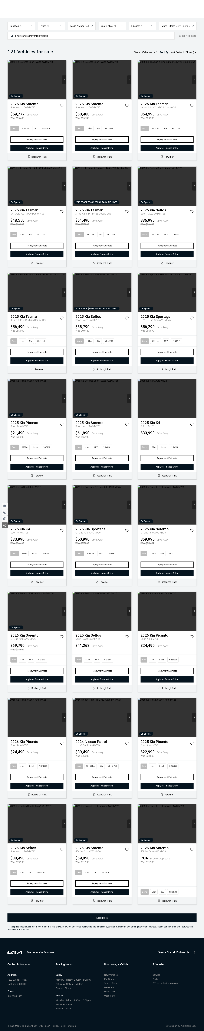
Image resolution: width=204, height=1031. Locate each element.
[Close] (5, 525)
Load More (102, 917)
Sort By (163, 52)
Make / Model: (78, 26)
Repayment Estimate (37, 139)
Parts (155, 979)
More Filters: (168, 26)
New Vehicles (111, 975)
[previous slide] (10, 79)
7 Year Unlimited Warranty (166, 983)
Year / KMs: (107, 26)
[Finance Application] (5, 519)
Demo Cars (109, 991)
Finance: (135, 26)
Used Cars (109, 996)
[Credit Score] (5, 512)
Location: (14, 26)
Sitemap (72, 1026)
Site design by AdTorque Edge (181, 1026)
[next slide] (64, 79)
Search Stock (110, 983)
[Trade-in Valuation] (5, 506)
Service (156, 975)
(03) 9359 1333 (14, 996)
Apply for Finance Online (37, 148)
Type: (43, 26)
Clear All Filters (188, 35)
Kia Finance (110, 979)
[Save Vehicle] (61, 106)
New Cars (109, 987)
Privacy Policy (59, 1026)
